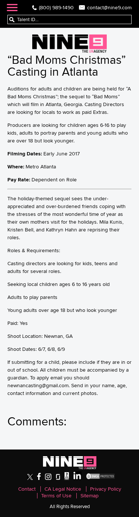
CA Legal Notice (62, 489)
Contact (27, 489)
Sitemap (89, 495)
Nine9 (69, 43)
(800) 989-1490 (56, 7)
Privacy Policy (105, 489)
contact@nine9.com (109, 7)
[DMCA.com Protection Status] (100, 478)
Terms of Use (56, 495)
